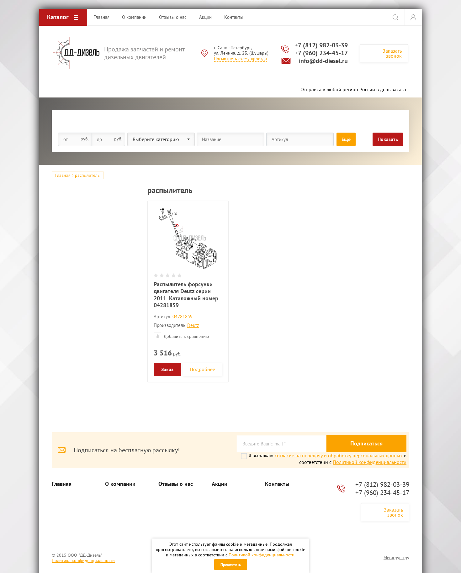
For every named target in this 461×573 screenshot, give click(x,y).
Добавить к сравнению (185, 336)
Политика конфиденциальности (83, 560)
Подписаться (366, 443)
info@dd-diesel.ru (323, 61)
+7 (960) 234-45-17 (321, 53)
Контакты (277, 484)
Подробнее (202, 369)
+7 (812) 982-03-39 (321, 45)
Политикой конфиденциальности (261, 555)
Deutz (193, 325)
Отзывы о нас (175, 484)
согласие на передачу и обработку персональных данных (339, 455)
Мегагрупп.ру (396, 557)
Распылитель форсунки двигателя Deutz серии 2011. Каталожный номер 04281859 (186, 295)
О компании (120, 484)
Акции (219, 484)
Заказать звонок (392, 53)
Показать (388, 139)
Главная (63, 175)
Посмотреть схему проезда (240, 58)
